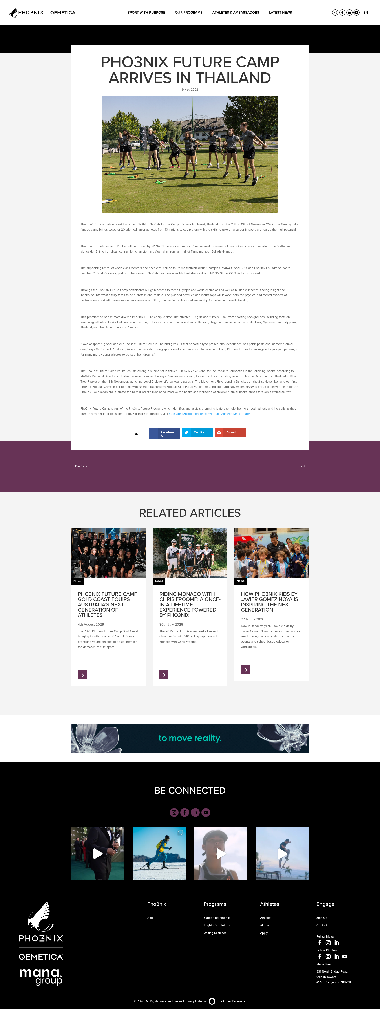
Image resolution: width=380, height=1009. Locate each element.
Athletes (265, 917)
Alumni (264, 925)
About (151, 917)
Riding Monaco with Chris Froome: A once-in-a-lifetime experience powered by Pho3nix (190, 604)
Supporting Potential (217, 917)
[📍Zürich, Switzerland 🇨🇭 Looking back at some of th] (97, 853)
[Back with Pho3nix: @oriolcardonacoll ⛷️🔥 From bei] (159, 853)
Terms (178, 1001)
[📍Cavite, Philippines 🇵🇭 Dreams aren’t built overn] (220, 853)
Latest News (280, 12)
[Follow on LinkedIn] (195, 812)
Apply (264, 933)
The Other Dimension (232, 1001)
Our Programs (189, 12)
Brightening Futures (217, 925)
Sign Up (321, 917)
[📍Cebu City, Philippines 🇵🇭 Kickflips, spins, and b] (282, 853)
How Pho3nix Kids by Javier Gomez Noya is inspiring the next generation (269, 601)
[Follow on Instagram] (174, 812)
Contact (321, 925)
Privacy (189, 1001)
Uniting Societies (215, 933)
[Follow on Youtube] (205, 812)
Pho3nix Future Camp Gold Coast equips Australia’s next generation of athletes (107, 604)
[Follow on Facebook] (184, 812)
